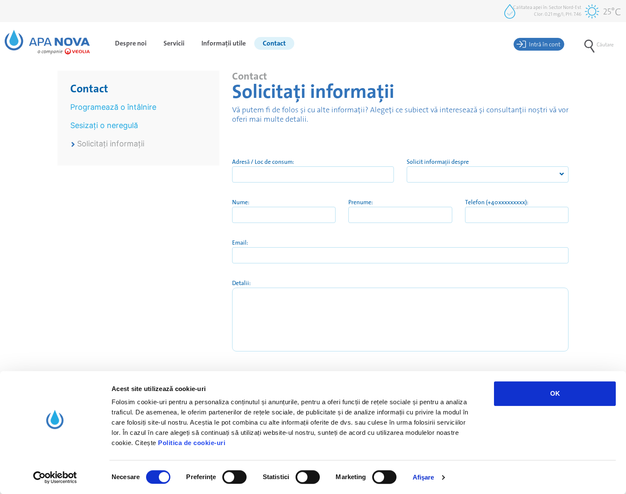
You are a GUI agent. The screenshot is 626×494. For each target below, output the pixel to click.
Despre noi (130, 43)
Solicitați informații (110, 143)
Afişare (423, 477)
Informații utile (223, 43)
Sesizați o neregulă (104, 125)
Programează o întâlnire (113, 107)
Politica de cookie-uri (191, 442)
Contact (274, 43)
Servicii (174, 43)
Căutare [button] (605, 44)
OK (555, 393)
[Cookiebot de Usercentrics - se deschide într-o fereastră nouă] (55, 477)
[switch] (234, 477)
